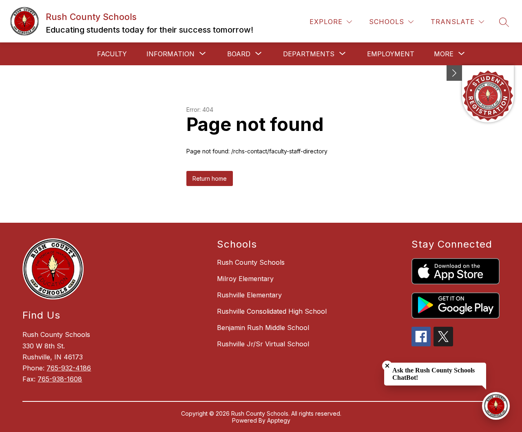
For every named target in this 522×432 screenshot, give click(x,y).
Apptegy (278, 420)
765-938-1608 (60, 379)
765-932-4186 (68, 368)
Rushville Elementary (249, 295)
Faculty (112, 54)
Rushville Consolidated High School (272, 311)
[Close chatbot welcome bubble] (387, 366)
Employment (390, 54)
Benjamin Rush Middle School (263, 327)
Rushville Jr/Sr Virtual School (263, 344)
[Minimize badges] (454, 73)
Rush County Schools (251, 262)
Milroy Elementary (245, 279)
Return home (209, 178)
